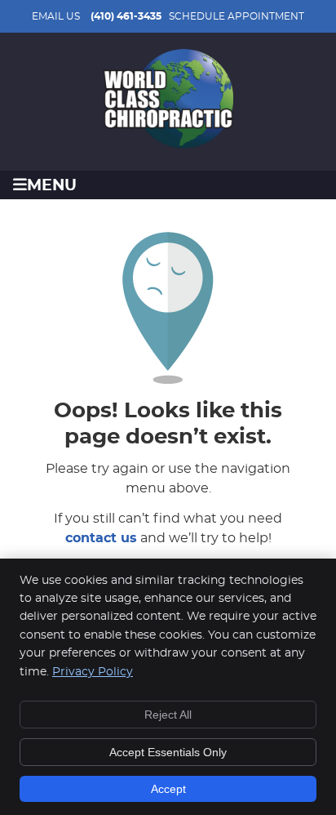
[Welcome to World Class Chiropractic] (168, 144)
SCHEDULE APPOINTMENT (236, 16)
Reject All (168, 714)
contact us (101, 538)
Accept (168, 788)
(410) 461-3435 (126, 16)
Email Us (56, 16)
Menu (52, 186)
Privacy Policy (92, 672)
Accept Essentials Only (168, 752)
